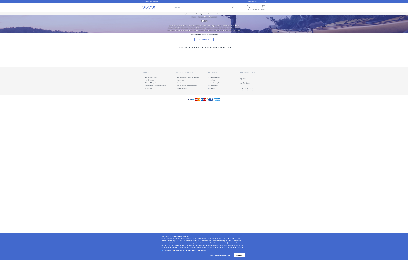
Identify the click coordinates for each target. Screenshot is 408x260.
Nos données (149, 80)
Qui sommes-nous (151, 77)
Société (146, 72)
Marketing (204, 251)
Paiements (181, 80)
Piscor (194, 17)
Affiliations (148, 88)
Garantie (212, 88)
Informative (212, 72)
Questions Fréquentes (184, 72)
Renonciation (214, 85)
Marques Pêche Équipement (207, 17)
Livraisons (180, 83)
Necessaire (167, 251)
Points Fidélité (182, 88)
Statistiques (192, 251)
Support (146, 1)
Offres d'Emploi (150, 83)
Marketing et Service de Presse (155, 85)
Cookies (212, 80)
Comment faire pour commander (188, 77)
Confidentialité (215, 77)
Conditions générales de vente (220, 83)
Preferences (180, 251)
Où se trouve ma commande (187, 85)
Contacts (155, 1)
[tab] (155, 73)
